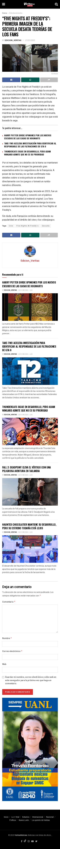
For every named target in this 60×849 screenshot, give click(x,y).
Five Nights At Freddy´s (27, 226)
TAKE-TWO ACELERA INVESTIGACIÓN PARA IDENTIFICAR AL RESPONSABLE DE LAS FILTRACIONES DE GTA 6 (30, 145)
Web (4, 664)
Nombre (7, 638)
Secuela (46, 226)
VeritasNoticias (21, 835)
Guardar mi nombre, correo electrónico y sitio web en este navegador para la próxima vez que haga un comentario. (30, 680)
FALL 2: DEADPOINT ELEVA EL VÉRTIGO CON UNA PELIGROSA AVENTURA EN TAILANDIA (26, 469)
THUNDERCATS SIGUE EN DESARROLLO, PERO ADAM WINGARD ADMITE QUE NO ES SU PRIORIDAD (27, 153)
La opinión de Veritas (41, 820)
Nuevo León (24, 820)
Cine (11, 226)
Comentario (8, 601)
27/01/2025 (30, 40)
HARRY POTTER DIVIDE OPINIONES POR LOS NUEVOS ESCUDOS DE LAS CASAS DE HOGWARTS (27, 137)
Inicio (6, 817)
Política (12, 820)
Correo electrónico (12, 651)
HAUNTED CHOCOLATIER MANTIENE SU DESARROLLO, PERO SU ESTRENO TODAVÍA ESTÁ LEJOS (29, 526)
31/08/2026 (24, 290)
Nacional (50, 817)
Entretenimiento (15, 13)
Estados (25, 817)
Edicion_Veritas (13, 40)
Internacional (37, 817)
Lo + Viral (15, 817)
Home (4, 13)
